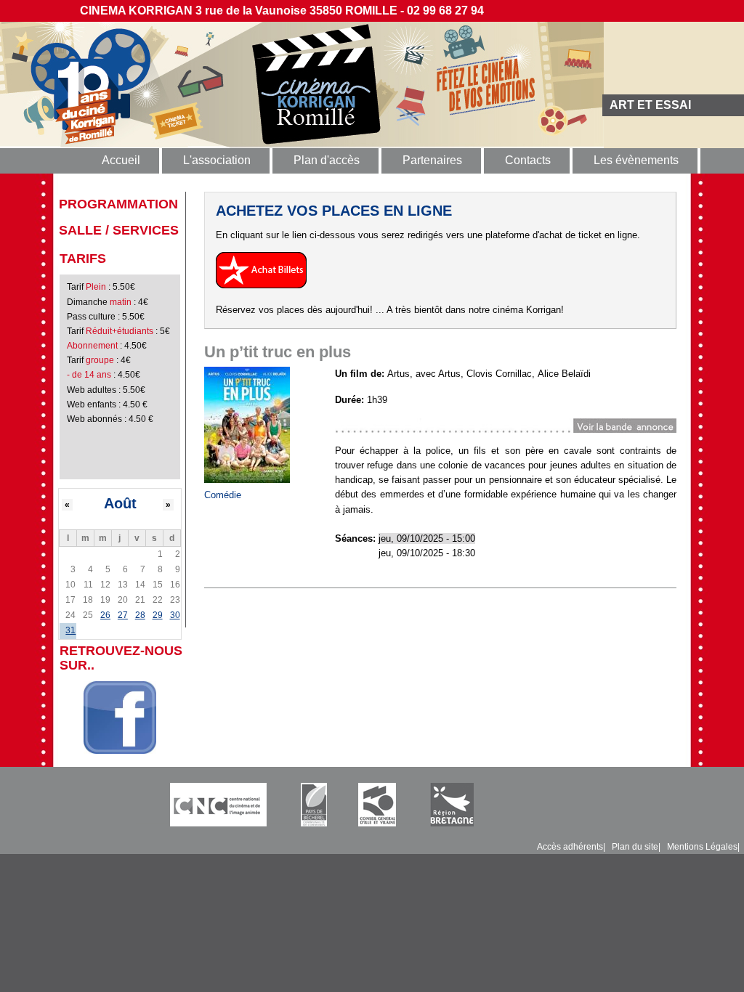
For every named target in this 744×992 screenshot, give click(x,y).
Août (120, 503)
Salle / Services (119, 230)
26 (105, 615)
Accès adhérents (570, 847)
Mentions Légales (702, 847)
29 (158, 615)
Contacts (528, 160)
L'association (217, 160)
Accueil (121, 160)
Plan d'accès (327, 160)
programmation (118, 204)
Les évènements (636, 160)
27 (123, 615)
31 (70, 630)
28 (140, 615)
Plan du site (635, 847)
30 (175, 615)
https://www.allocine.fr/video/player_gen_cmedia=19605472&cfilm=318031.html (501, 425)
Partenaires (432, 160)
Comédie (222, 494)
